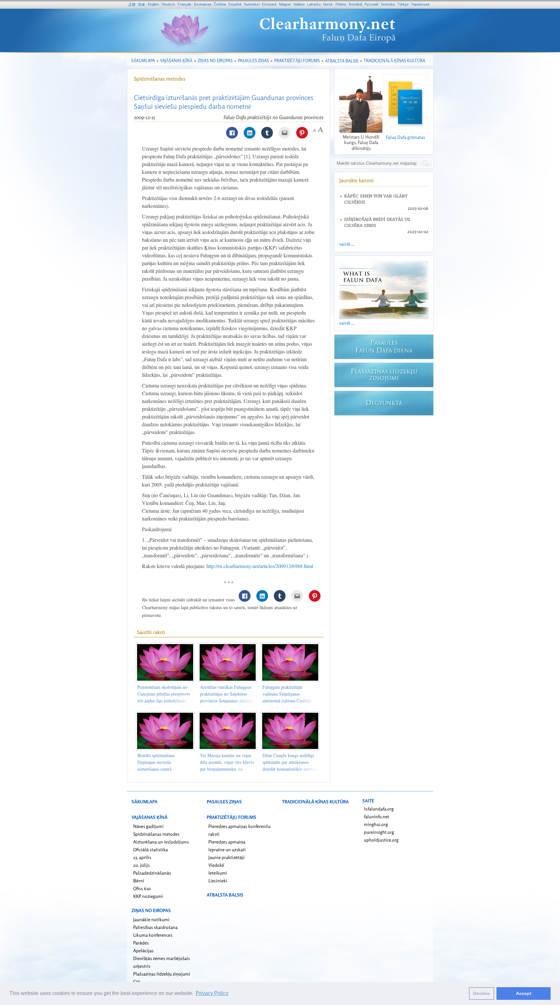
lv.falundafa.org (379, 808)
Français (185, 4)
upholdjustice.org (381, 840)
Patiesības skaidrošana (155, 927)
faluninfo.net (376, 816)
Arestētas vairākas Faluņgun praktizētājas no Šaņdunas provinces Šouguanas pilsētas (226, 694)
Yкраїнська (420, 4)
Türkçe (403, 4)
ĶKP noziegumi (148, 896)
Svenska (388, 4)
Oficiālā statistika (150, 849)
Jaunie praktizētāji (226, 857)
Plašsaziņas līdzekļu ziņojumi (161, 974)
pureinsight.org (379, 832)
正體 (131, 4)
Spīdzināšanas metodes (159, 78)
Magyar (285, 4)
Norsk (328, 4)
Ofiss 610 (142, 888)
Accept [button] (523, 993)
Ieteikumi (217, 873)
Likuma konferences (152, 935)
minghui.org (376, 824)
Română (355, 4)
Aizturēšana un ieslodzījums (161, 841)
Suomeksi (251, 4)
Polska (340, 4)
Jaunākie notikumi (151, 919)
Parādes (141, 942)
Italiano (299, 4)
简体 (141, 4)
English (153, 4)
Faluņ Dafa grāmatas (405, 137)
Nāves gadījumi (148, 826)
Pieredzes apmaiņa (226, 841)
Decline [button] (481, 993)
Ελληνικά (269, 4)
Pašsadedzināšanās (152, 873)
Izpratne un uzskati (227, 849)
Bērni (138, 880)
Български (202, 4)
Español (234, 4)
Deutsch (168, 4)
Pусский (371, 4)
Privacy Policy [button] (212, 993)
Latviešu (314, 4)
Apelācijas (143, 950)
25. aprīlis (142, 857)
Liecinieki (217, 880)
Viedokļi (216, 865)
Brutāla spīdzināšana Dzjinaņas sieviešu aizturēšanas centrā (156, 762)
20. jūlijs (141, 865)
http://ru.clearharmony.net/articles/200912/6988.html (259, 566)
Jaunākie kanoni (356, 180)
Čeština (220, 4)
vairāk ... (346, 244)
